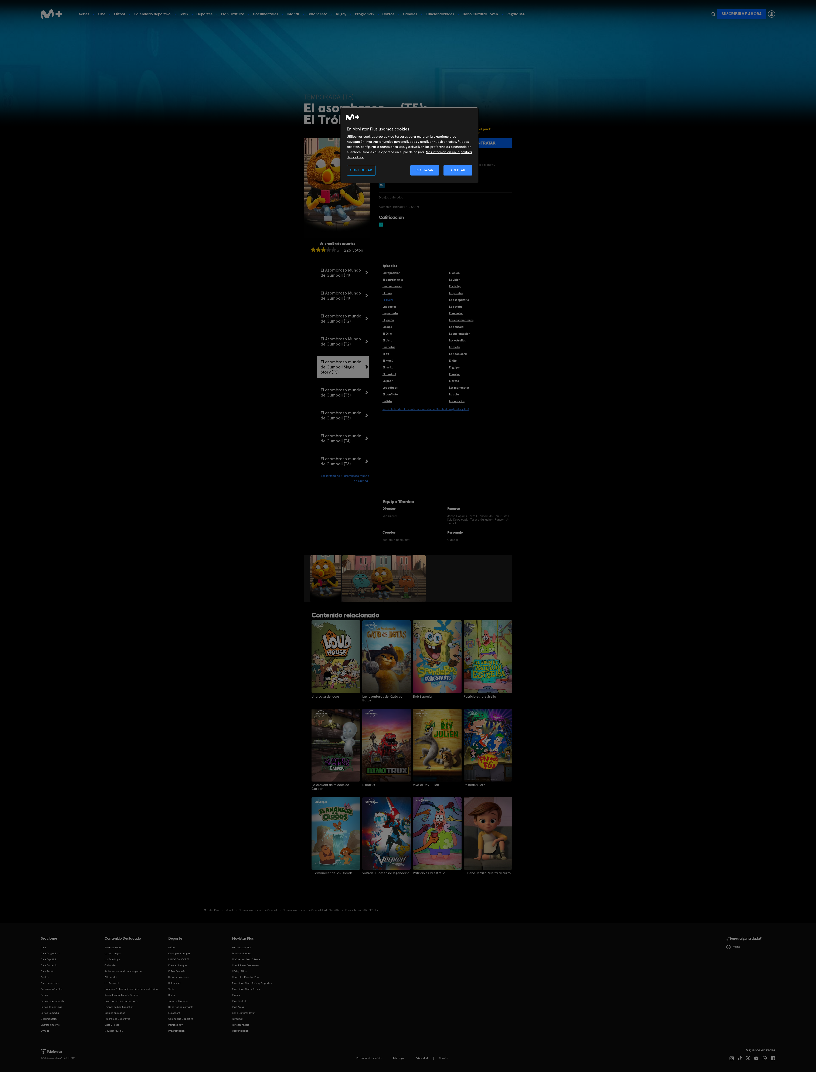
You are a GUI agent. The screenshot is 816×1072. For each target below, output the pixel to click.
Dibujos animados (115, 1012)
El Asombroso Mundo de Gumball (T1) (341, 273)
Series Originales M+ (52, 1001)
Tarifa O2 (237, 1018)
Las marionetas (459, 387)
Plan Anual (238, 1006)
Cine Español (48, 959)
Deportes (204, 14)
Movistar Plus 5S (114, 1030)
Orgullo (45, 1030)
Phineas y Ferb (474, 785)
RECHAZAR (425, 170)
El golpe (454, 367)
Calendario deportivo (152, 14)
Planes (236, 995)
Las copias (389, 306)
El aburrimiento (392, 279)
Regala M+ (515, 14)
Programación (176, 1030)
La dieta (454, 347)
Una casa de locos (325, 696)
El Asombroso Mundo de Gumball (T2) (341, 341)
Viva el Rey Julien (426, 785)
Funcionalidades (440, 14)
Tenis (183, 14)
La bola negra (112, 953)
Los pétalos (390, 387)
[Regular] (323, 249)
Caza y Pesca (112, 1024)
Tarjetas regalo (240, 1024)
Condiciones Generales (245, 965)
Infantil (293, 14)
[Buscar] (713, 14)
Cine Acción (47, 971)
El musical (389, 374)
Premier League (177, 965)
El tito (453, 360)
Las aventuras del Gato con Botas (383, 698)
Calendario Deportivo (180, 1018)
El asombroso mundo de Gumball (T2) (341, 318)
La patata (455, 306)
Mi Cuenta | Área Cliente (246, 959)
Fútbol (119, 14)
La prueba (456, 293)
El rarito (387, 367)
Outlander (110, 965)
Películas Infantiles (51, 989)
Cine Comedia (49, 965)
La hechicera (458, 353)
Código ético (239, 971)
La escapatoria (459, 300)
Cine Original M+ (50, 953)
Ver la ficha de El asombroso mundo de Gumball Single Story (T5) (425, 409)
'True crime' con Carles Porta (121, 1001)
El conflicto (390, 394)
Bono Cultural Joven (480, 14)
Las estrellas (457, 340)
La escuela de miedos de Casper (330, 787)
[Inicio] (51, 14)
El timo (387, 293)
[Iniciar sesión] (771, 14)
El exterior (456, 313)
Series (84, 14)
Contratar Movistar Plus (245, 977)
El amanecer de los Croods (332, 873)
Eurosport (174, 1012)
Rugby (341, 14)
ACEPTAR (457, 170)
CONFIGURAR (361, 170)
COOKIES (443, 1058)
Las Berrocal (112, 983)
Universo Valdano (178, 977)
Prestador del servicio (368, 1058)
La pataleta (390, 313)
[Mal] (318, 249)
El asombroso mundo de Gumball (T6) (341, 461)
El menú (387, 360)
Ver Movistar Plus (241, 947)
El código (455, 286)
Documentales (265, 14)
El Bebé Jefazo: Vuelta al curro (487, 873)
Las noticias (457, 401)
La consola (456, 327)
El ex (385, 353)
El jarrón (388, 320)
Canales (410, 14)
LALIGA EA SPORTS (178, 959)
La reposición (391, 273)
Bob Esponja (422, 696)
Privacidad (422, 1058)
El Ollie (387, 333)
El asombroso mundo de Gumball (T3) (341, 392)
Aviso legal (398, 1058)
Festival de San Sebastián (119, 1006)
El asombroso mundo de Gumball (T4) (341, 438)
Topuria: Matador (178, 1001)
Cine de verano (49, 983)
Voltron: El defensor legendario (385, 873)
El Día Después (176, 971)
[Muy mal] (313, 249)
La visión (454, 279)
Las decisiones (392, 286)
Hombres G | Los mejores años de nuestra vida (131, 989)
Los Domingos (112, 959)
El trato (454, 380)
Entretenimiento (50, 1024)
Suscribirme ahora (742, 13)
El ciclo (387, 340)
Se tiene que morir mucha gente (123, 971)
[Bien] (328, 249)
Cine (101, 14)
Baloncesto (317, 14)
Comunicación (240, 1030)
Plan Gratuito (232, 14)
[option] (326, 578)
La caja (387, 327)
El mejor (454, 374)
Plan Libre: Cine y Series (246, 989)
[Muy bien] (333, 249)
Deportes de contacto (180, 1006)
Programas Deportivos (117, 1018)
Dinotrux (368, 785)
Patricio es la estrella (480, 696)
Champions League (179, 953)
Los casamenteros (461, 320)
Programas (364, 14)
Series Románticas (51, 1006)
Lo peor (387, 380)
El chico (454, 273)
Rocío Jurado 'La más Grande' (122, 995)
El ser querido (113, 947)
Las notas (388, 347)
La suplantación (459, 333)
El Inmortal (111, 977)
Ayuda (736, 946)
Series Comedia (50, 1012)
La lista (387, 401)
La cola (454, 394)
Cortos (388, 14)
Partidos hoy (175, 1024)
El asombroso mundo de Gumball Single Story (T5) (341, 367)
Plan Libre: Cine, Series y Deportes (252, 983)
